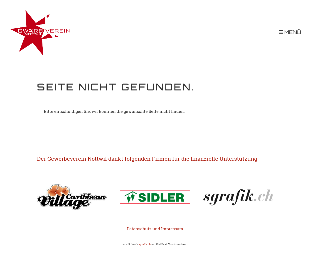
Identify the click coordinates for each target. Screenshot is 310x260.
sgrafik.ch (145, 244)
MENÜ (292, 32)
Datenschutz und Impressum (155, 228)
